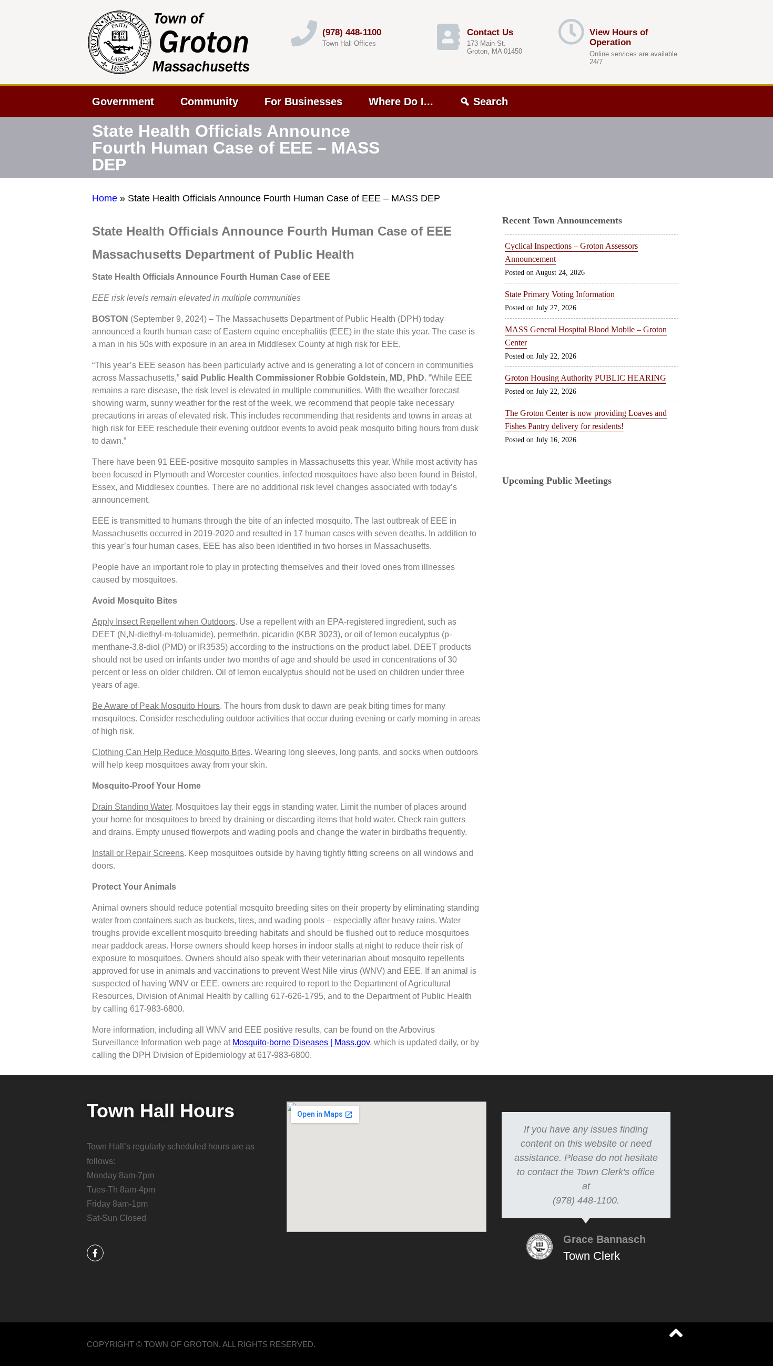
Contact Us (490, 32)
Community (209, 101)
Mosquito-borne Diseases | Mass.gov (301, 1042)
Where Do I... (401, 101)
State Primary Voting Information (560, 294)
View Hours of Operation (618, 37)
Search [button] (490, 101)
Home (104, 198)
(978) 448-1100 (351, 32)
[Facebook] (95, 1253)
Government (123, 101)
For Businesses (303, 101)
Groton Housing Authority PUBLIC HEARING (585, 377)
